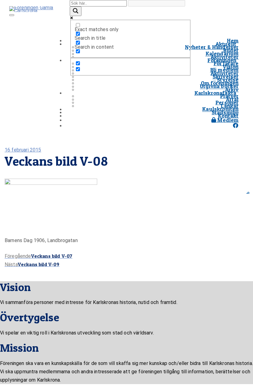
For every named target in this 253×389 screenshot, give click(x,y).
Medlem (227, 120)
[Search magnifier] (75, 11)
